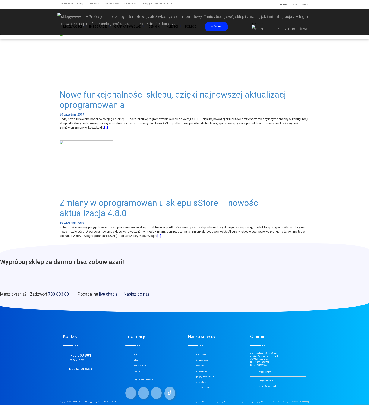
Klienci (172, 26)
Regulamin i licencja (143, 380)
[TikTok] (169, 393)
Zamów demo (216, 26)
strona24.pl (201, 382)
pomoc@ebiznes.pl (267, 386)
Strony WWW (111, 3)
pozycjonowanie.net (205, 377)
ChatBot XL (130, 3)
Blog (136, 360)
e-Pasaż (94, 3)
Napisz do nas (137, 294)
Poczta (137, 371)
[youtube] (156, 393)
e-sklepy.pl (201, 365)
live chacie (108, 294)
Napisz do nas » (81, 369)
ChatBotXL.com (203, 388)
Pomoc (137, 354)
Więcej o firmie (266, 372)
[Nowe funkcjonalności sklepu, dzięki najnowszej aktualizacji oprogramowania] (86, 58)
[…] (106, 127)
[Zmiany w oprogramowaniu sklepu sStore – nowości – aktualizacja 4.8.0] (86, 167)
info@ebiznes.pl (266, 381)
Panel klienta (140, 365)
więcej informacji (301, 402)
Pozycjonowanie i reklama (157, 3)
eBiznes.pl (201, 354)
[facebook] (130, 393)
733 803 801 (59, 294)
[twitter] (143, 393)
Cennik (154, 26)
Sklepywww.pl (202, 360)
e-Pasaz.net (201, 371)
